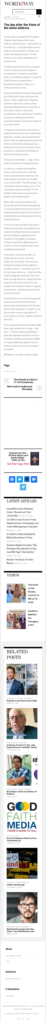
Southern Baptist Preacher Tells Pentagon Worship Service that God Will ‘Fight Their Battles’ (22, 548)
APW (8, 743)
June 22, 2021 (12, 796)
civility (7, 371)
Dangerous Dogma (15, 698)
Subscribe (10, 996)
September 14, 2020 (14, 887)
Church (14, 743)
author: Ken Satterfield (14, 19)
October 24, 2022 (13, 750)
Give (7, 961)
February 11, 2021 (14, 843)
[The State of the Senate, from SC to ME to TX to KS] (16, 602)
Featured (23, 743)
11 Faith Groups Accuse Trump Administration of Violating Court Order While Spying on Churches (23, 523)
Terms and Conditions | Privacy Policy (22, 1014)
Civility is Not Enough (16, 885)
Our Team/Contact (14, 956)
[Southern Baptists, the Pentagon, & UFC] (16, 628)
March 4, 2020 (12, 934)
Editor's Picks (13, 836)
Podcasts (28, 698)
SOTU (14, 371)
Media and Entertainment (18, 927)
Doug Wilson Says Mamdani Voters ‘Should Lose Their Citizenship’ (20, 512)
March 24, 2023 (12, 703)
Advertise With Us (13, 979)
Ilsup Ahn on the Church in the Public (22, 701)
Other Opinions (22, 882)
